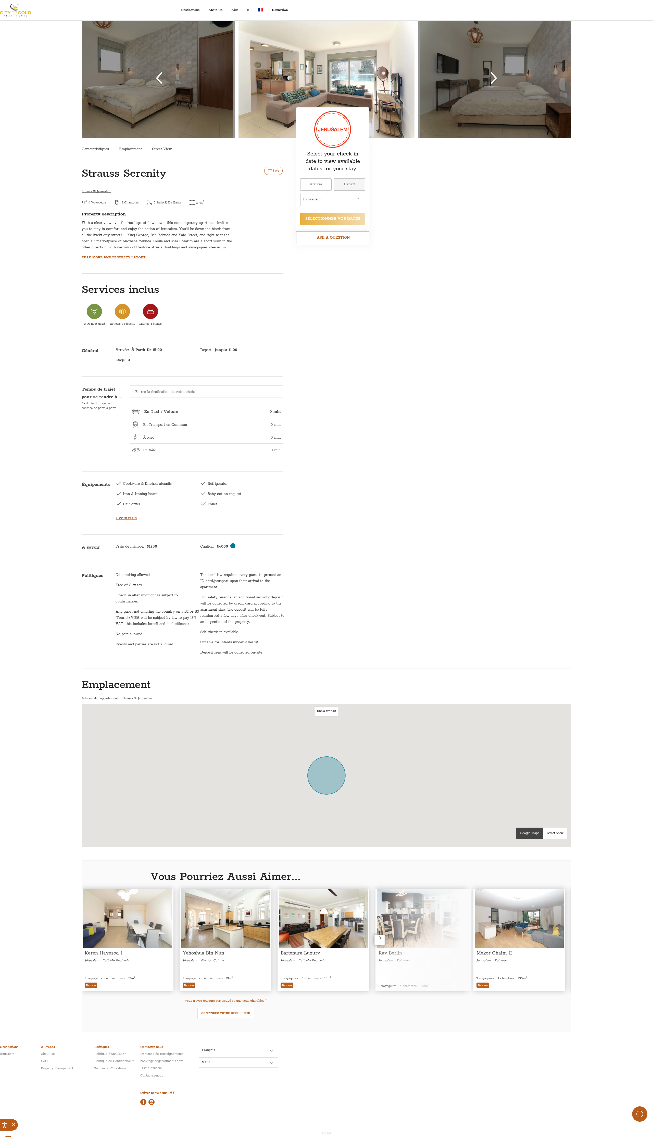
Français (208, 1050)
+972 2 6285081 (151, 1068)
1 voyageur (312, 199)
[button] (13, 1125)
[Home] (19, 10)
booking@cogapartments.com (161, 1061)
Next (379, 940)
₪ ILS (206, 1062)
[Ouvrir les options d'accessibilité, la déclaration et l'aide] (4, 1125)
